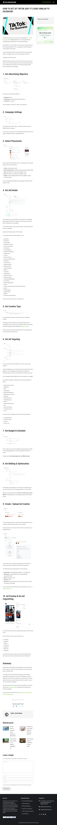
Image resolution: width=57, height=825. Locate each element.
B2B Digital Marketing (26, 806)
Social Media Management (27, 800)
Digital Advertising (25, 803)
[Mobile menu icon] (53, 2)
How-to (5, 18)
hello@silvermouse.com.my (45, 806)
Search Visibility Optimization (28, 811)
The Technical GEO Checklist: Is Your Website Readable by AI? (13, 743)
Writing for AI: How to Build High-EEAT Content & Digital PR (30, 730)
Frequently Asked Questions (46, 809)
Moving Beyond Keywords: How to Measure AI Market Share (13, 731)
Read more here (25, 326)
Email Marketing (25, 813)
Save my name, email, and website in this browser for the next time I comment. (17, 784)
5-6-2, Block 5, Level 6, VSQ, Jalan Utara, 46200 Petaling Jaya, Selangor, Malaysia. (47, 802)
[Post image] (6, 728)
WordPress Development (27, 808)
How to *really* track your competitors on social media (30, 742)
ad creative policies (12, 687)
